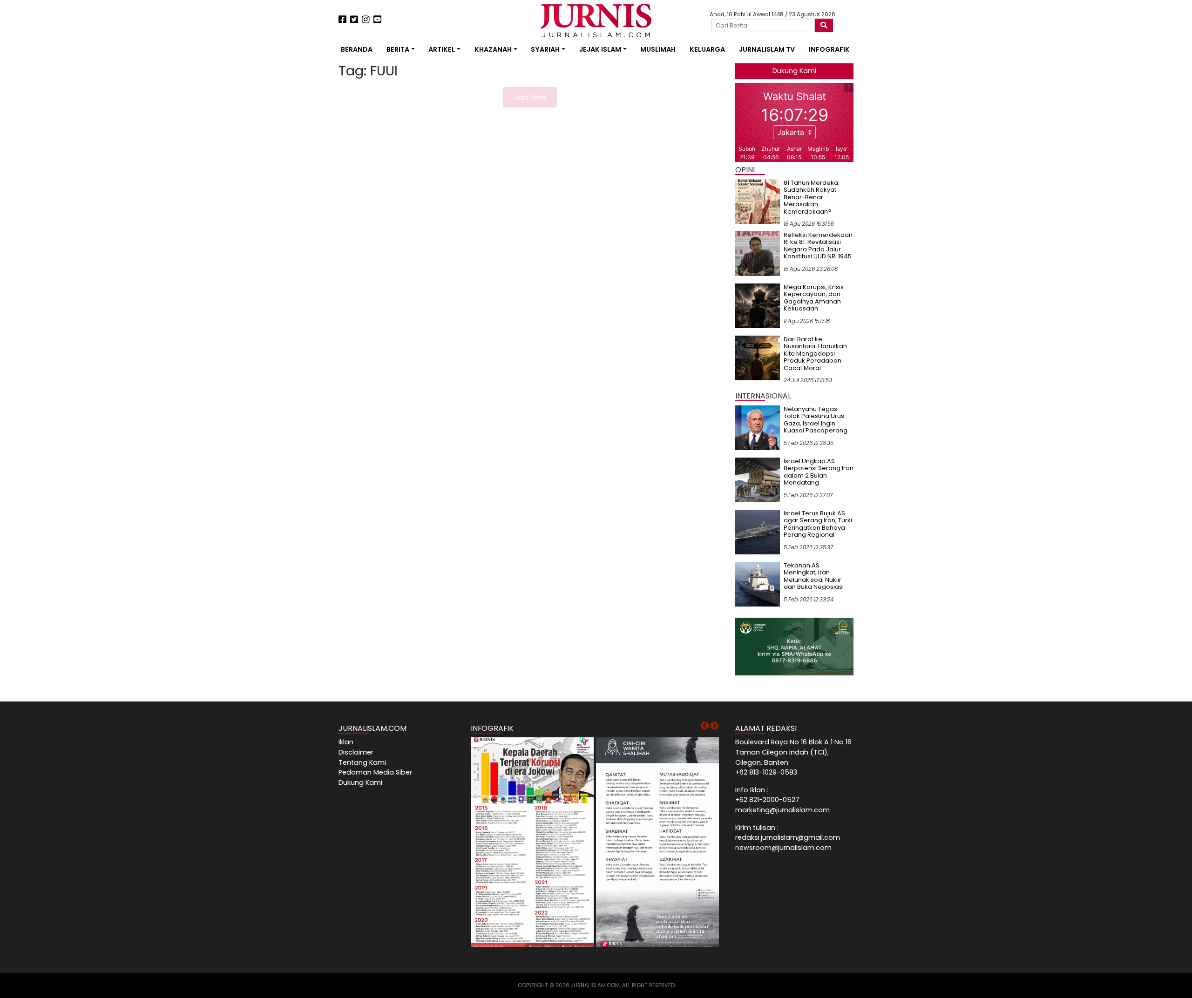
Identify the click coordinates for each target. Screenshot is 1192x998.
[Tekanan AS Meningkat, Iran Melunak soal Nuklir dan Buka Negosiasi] (757, 583)
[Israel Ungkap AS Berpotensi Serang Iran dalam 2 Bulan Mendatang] (757, 479)
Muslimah (658, 49)
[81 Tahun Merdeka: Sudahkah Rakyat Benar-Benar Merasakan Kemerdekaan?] (757, 201)
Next (714, 726)
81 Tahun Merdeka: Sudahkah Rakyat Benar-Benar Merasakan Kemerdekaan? (812, 197)
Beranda (356, 49)
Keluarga (707, 49)
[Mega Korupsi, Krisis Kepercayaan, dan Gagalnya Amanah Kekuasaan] (757, 305)
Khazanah (493, 49)
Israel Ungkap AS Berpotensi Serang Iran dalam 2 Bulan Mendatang (818, 472)
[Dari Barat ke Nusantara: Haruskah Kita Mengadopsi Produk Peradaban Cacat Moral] (757, 357)
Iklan (346, 742)
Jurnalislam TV (767, 49)
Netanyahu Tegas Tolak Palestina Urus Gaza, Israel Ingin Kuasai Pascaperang (815, 420)
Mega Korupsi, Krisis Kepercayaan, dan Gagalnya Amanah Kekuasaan (814, 298)
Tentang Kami (362, 762)
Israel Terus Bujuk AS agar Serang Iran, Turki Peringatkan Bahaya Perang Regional (818, 524)
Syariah (545, 49)
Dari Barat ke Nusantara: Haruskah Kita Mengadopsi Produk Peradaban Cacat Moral (815, 353)
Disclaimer (356, 752)
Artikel (441, 49)
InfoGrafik (829, 49)
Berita (397, 49)
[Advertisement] (310, 172)
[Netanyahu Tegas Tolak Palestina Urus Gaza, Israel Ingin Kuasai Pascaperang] (757, 427)
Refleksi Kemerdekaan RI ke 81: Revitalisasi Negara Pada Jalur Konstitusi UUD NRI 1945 (818, 245)
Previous (705, 726)
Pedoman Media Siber (375, 772)
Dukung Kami (794, 70)
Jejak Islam (600, 49)
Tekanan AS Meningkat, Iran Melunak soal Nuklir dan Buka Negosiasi (814, 576)
